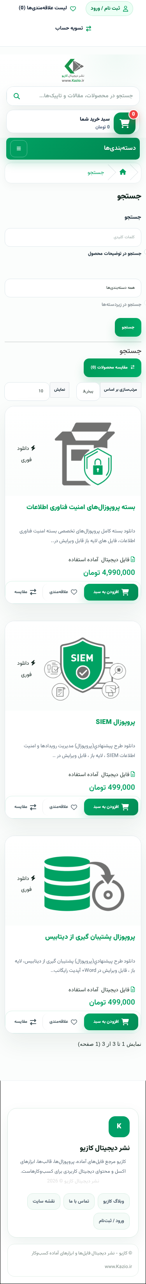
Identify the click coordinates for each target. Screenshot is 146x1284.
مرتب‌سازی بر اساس (120, 389)
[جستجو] (16, 96)
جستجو (96, 173)
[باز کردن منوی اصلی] (18, 148)
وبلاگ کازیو (113, 1201)
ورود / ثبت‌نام (111, 1220)
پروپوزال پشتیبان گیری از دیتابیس (90, 937)
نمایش (59, 389)
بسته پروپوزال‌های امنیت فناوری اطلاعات (80, 507)
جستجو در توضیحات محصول (114, 253)
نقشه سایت (44, 1201)
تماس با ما (79, 1201)
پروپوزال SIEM (115, 722)
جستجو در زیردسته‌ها (121, 304)
